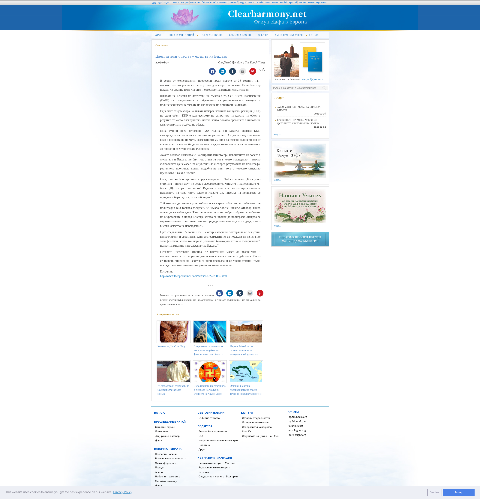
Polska (275, 2)
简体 (160, 3)
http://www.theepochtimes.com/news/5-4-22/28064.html (193, 276)
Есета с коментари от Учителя (217, 462)
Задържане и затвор (167, 435)
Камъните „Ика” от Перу (171, 346)
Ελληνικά (234, 2)
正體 (154, 3)
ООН (202, 435)
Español (214, 2)
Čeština (205, 2)
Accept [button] (459, 492)
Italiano (251, 2)
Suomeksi (223, 2)
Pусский (293, 2)
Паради (159, 467)
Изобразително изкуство (257, 426)
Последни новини (166, 453)
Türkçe (311, 2)
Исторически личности (255, 422)
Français (185, 2)
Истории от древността (256, 417)
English (167, 2)
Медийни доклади (166, 480)
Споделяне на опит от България (218, 476)
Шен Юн (247, 431)
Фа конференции (165, 462)
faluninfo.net (296, 425)
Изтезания (161, 431)
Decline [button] (434, 492)
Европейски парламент (213, 431)
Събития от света (209, 417)
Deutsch (175, 2)
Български (195, 2)
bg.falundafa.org (298, 416)
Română (283, 2)
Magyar (242, 2)
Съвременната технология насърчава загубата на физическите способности (208, 350)
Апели (159, 471)
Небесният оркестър (167, 476)
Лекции (279, 98)
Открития (161, 45)
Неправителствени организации (218, 440)
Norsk (268, 2)
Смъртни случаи (165, 426)
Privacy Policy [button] (122, 492)
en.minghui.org (297, 430)
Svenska (302, 2)
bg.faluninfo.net (298, 421)
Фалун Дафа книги (312, 79)
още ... (277, 133)
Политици (205, 444)
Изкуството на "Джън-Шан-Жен (260, 435)
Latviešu (259, 2)
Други (158, 440)
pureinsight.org (297, 434)
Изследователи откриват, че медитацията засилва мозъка (173, 389)
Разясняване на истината (170, 458)
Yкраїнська (321, 2)
